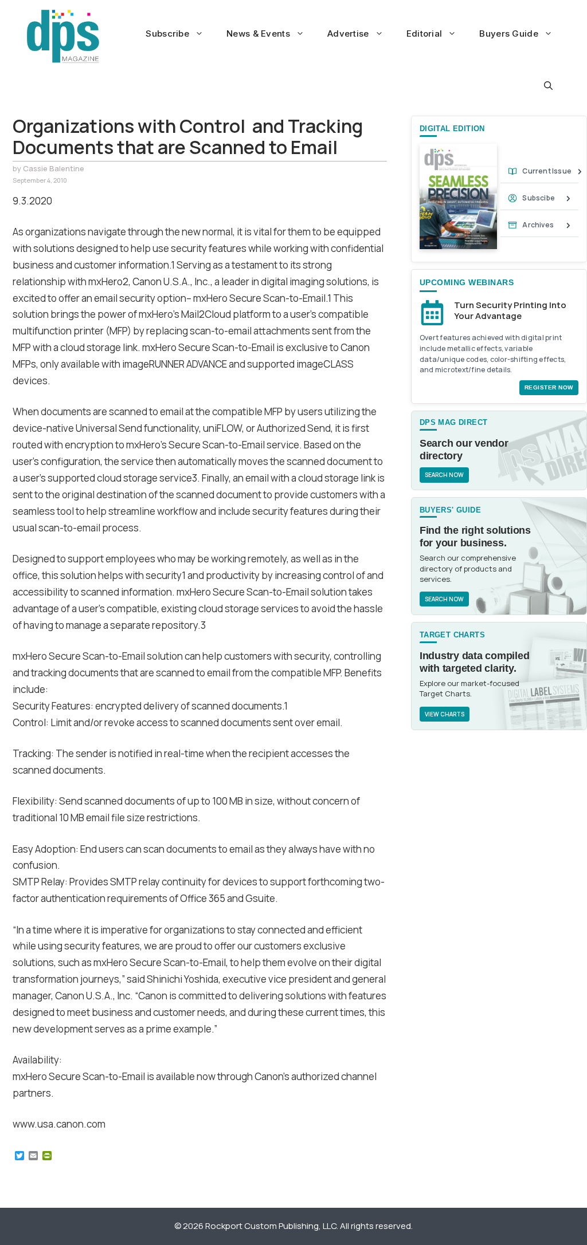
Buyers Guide (508, 33)
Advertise (348, 33)
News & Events (258, 33)
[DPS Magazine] (63, 36)
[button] (548, 86)
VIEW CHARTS (444, 714)
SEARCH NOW (444, 475)
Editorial (424, 33)
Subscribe (167, 33)
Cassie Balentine (53, 168)
